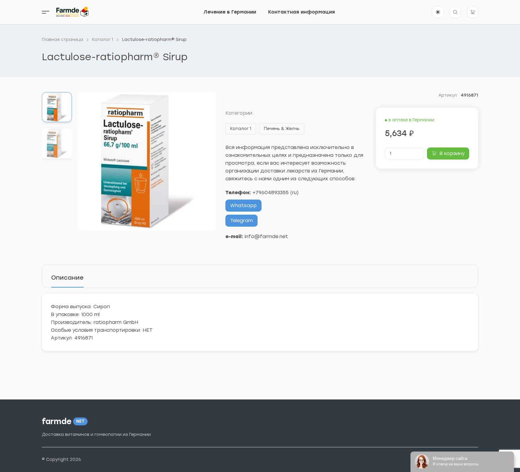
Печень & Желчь (281, 128)
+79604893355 (270, 192)
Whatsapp (243, 205)
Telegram (241, 220)
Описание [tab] (67, 277)
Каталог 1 (240, 128)
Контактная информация (301, 12)
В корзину (452, 153)
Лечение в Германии (229, 12)
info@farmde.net (266, 236)
